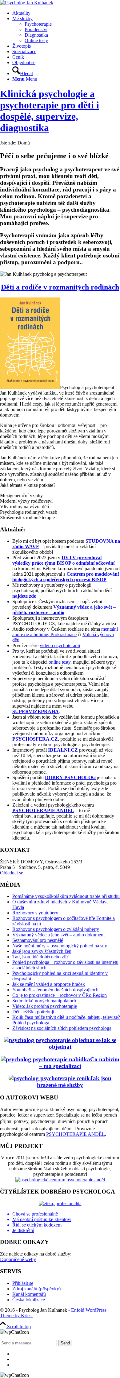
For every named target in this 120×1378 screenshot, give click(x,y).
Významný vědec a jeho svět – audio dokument (58, 934)
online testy (59, 662)
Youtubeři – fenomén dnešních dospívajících (55, 989)
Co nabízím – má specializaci (79, 1062)
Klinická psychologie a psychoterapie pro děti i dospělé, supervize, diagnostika (49, 110)
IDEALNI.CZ (63, 750)
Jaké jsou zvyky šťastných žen (41, 951)
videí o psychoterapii (60, 645)
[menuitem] (66, 13)
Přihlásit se (22, 1283)
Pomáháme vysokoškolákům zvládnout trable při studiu (66, 896)
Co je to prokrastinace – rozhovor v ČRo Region (59, 995)
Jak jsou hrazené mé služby (74, 1081)
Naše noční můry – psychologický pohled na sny (59, 945)
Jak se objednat (82, 1043)
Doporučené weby (18, 1259)
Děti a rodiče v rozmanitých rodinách (60, 287)
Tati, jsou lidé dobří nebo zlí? (40, 956)
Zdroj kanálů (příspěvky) (36, 1288)
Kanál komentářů (29, 1294)
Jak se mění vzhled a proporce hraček (48, 984)
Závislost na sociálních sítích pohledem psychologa (61, 1028)
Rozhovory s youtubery (35, 912)
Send (65, 1343)
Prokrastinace (63, 634)
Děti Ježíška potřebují (33, 1011)
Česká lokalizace (28, 1299)
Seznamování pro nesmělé (37, 940)
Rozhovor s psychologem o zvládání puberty (55, 929)
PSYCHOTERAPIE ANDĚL (43, 810)
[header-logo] (26, 2)
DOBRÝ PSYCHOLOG (70, 777)
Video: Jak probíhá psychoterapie (44, 1006)
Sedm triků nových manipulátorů (44, 1000)
